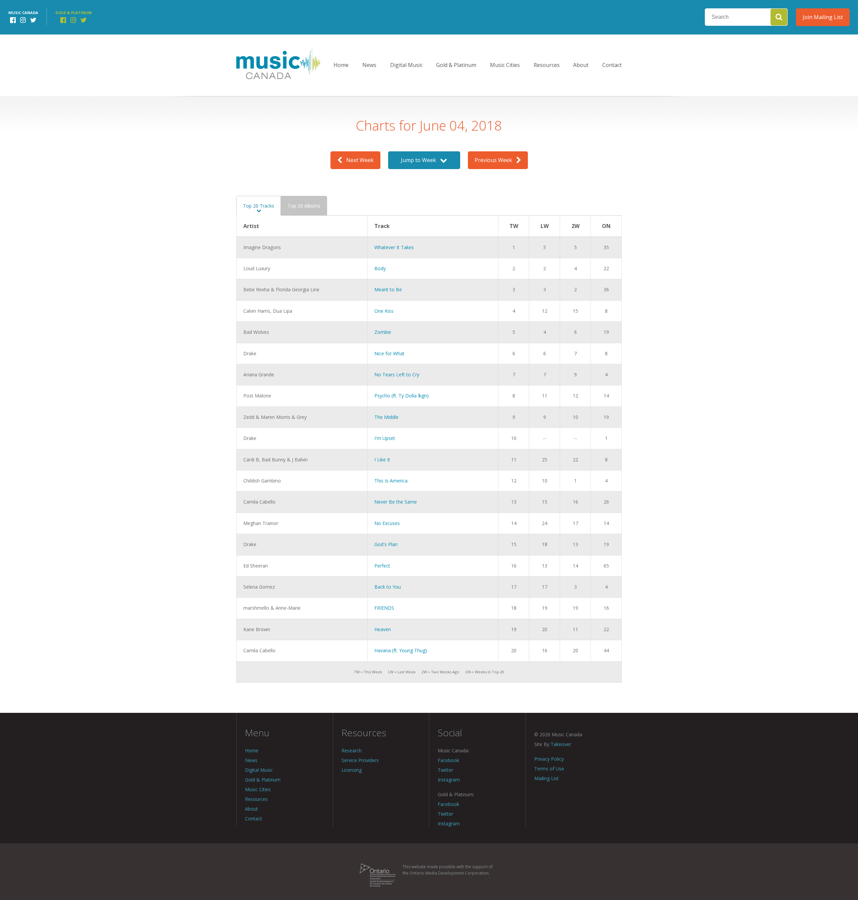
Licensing (352, 770)
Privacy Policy (549, 759)
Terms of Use (549, 768)
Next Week (358, 160)
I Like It (382, 459)
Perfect (382, 565)
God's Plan (385, 544)
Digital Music (406, 65)
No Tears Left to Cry (396, 374)
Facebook (448, 760)
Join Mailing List (823, 17)
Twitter (445, 770)
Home (341, 65)
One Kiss (383, 311)
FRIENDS (384, 608)
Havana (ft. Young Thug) (400, 650)
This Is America (391, 480)
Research (352, 750)
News (369, 65)
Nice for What (389, 353)
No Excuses (387, 523)
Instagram (449, 779)
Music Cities (505, 65)
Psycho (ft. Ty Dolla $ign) (401, 395)
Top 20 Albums (304, 206)
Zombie (382, 332)
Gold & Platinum (456, 65)
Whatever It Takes (394, 247)
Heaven (382, 629)
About (581, 65)
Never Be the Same (395, 502)
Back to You (387, 587)
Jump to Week (420, 160)
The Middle (386, 417)
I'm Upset (384, 438)
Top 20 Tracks (258, 206)
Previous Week (495, 160)
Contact (612, 65)
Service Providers (360, 760)
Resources (547, 65)
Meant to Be (388, 289)
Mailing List (546, 778)
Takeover (561, 744)
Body (380, 268)
